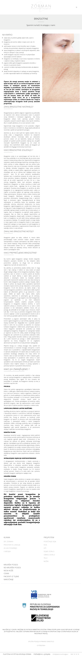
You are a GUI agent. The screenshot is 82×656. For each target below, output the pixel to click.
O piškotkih (41, 645)
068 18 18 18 (75, 654)
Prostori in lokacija (12, 545)
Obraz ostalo (49, 555)
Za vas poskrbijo (10, 548)
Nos (45, 545)
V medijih (7, 551)
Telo (45, 558)
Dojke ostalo (49, 551)
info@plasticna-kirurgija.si (60, 654)
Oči (45, 548)
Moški (46, 561)
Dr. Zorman (8, 541)
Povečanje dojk (50, 541)
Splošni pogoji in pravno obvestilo (41, 641)
